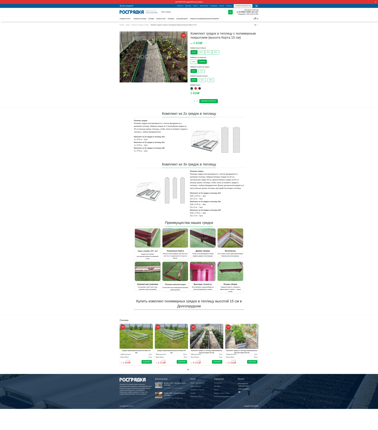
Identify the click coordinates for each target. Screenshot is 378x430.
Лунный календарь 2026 (243, 6)
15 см (194, 52)
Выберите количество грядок (199, 67)
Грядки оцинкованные (197, 383)
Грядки (128, 25)
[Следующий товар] (257, 25)
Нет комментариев (177, 388)
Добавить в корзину (208, 101)
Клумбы (193, 393)
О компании (218, 383)
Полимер (202, 61)
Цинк (193, 61)
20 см (201, 52)
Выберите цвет (195, 85)
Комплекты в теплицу (197, 390)
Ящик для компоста (196, 396)
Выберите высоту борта (198, 48)
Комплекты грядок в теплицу (140, 25)
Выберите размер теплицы (199, 76)
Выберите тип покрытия (198, 57)
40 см (216, 52)
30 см (208, 52)
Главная (122, 25)
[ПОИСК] (230, 12)
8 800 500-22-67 (248, 12)
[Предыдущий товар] (253, 25)
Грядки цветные (195, 386)
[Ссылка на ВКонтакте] (256, 6)
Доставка (217, 386)
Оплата (216, 390)
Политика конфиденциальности (224, 396)
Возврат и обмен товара (222, 393)
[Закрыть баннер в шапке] (375, 2)
